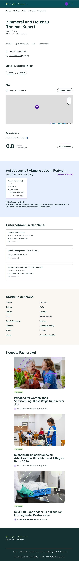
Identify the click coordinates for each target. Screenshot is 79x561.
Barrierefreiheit (33, 552)
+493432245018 (15, 56)
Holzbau (11, 72)
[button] (66, 4)
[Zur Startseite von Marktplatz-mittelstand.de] (16, 4)
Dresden (9, 302)
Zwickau (9, 307)
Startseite (9, 11)
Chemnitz (43, 302)
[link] (16, 188)
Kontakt (15, 552)
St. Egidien (43, 330)
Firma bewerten (65, 146)
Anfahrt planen (65, 91)
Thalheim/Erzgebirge (47, 326)
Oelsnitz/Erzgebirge (13, 321)
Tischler (22, 72)
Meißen (42, 307)
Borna (8, 316)
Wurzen (9, 335)
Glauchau (43, 312)
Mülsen (8, 330)
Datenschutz (24, 552)
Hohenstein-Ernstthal (47, 335)
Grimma (9, 312)
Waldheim (43, 321)
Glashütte (9, 326)
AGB (57, 552)
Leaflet (53, 123)
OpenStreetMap (62, 123)
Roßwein (17, 11)
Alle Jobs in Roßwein (65, 174)
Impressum (63, 552)
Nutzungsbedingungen (47, 552)
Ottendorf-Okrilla (46, 316)
